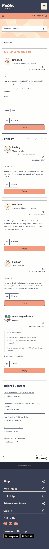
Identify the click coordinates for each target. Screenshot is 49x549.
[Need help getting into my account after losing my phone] (41, 139)
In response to (27, 154)
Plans (13, 110)
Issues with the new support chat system (19, 393)
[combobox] (24, 28)
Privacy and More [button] (14, 503)
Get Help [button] (9, 496)
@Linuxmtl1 (8, 166)
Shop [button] (6, 481)
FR (33, 16)
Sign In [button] (7, 511)
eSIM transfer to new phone (14, 439)
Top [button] (3, 457)
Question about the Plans (13, 428)
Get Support (8, 42)
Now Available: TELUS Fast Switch (16, 417)
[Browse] (4, 15)
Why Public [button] (10, 488)
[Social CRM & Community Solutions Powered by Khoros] (41, 458)
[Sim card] (45, 139)
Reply (24, 127)
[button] (7, 120)
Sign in (40, 16)
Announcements (11, 420)
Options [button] (45, 42)
